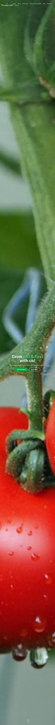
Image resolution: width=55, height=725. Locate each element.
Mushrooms (25, 3)
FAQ (44, 3)
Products (49, 3)
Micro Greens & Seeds (35, 3)
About (19, 3)
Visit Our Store (21, 369)
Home (14, 3)
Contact (17, 5)
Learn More (34, 369)
